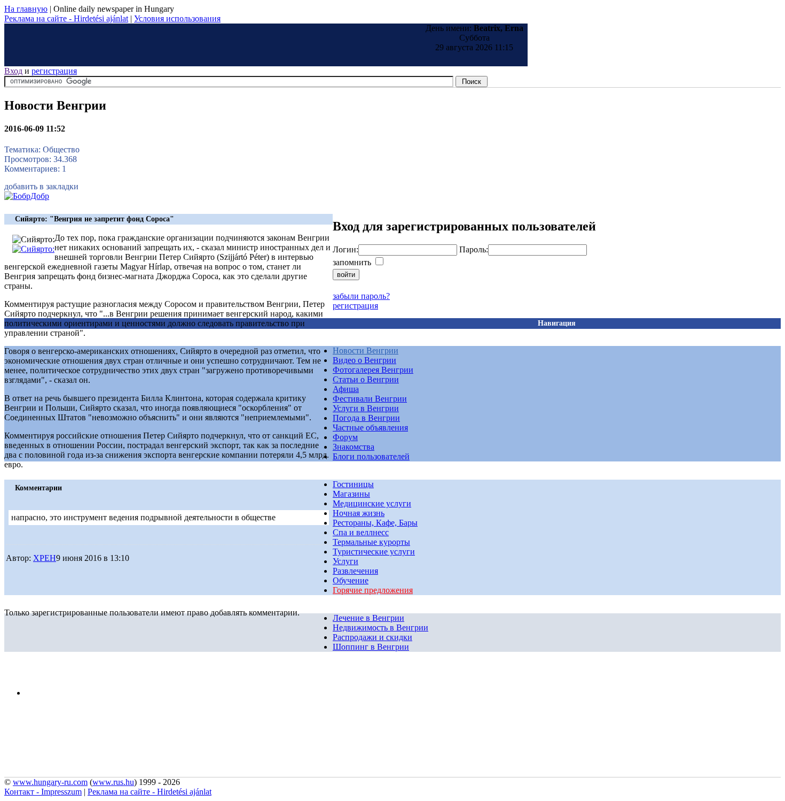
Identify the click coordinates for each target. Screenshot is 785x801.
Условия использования (177, 18)
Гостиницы (353, 484)
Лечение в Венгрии (368, 617)
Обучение (350, 580)
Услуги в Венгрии (366, 408)
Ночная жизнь (358, 513)
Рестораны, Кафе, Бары (375, 522)
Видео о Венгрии (364, 360)
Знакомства (353, 446)
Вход (13, 70)
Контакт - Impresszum (43, 791)
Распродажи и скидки (372, 637)
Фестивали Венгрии (370, 398)
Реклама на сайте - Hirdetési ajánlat (66, 18)
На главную (26, 8)
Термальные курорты (371, 541)
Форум (345, 437)
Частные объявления (370, 427)
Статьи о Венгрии (366, 379)
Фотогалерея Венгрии (373, 369)
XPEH (44, 558)
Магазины (351, 493)
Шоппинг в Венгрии (371, 646)
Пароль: (473, 249)
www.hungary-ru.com (50, 782)
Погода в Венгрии (366, 417)
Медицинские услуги (372, 503)
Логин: (345, 249)
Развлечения (355, 570)
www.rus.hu (113, 782)
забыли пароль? (361, 296)
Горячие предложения (373, 590)
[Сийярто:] (33, 248)
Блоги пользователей (371, 456)
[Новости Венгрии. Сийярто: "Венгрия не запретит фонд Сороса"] (26, 196)
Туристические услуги (374, 551)
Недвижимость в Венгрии (380, 627)
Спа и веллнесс (361, 532)
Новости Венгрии (365, 350)
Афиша (346, 389)
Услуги (345, 561)
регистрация (54, 70)
